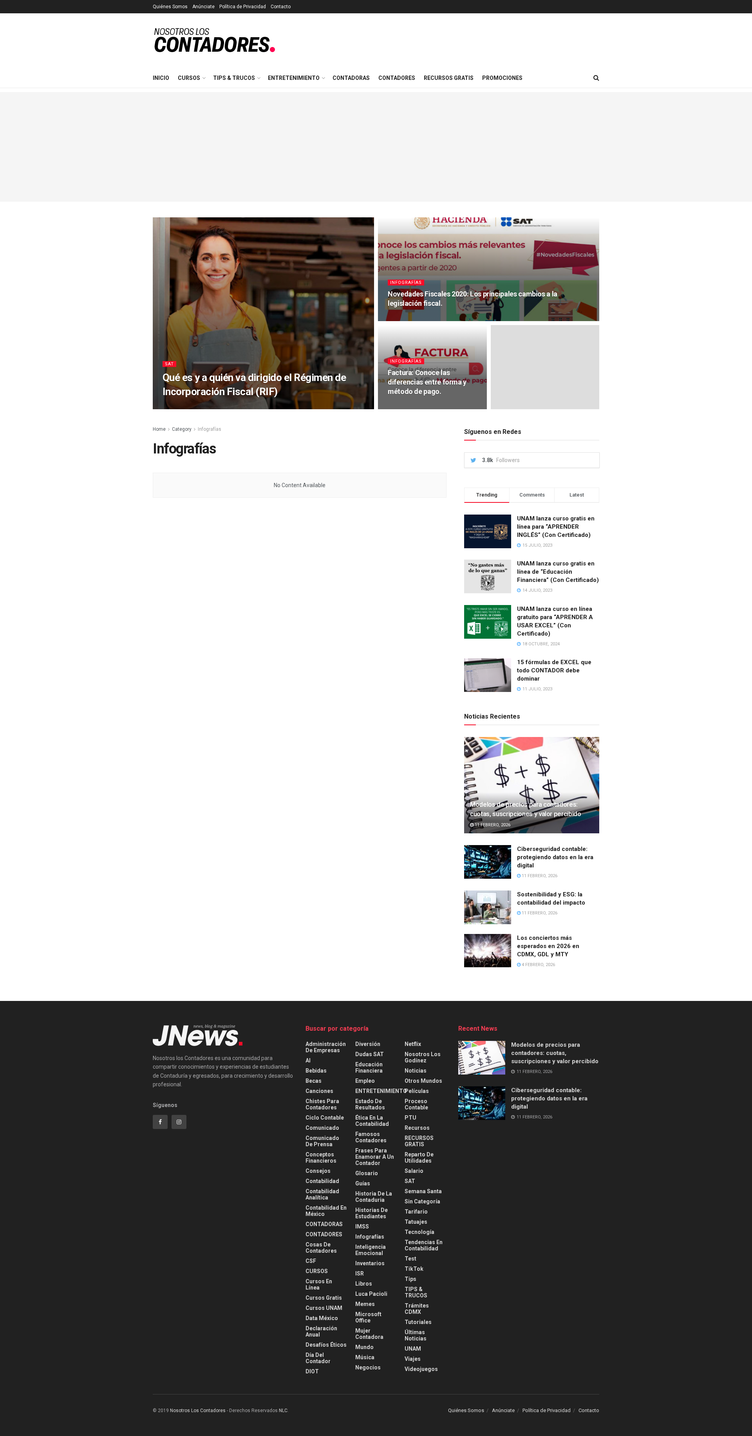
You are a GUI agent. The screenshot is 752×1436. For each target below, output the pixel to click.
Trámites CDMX (417, 1308)
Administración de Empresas (326, 1047)
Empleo (365, 1081)
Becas (314, 1081)
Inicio (161, 78)
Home (159, 429)
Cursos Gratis (324, 1298)
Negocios (368, 1367)
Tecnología (419, 1232)
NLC (282, 1410)
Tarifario (416, 1211)
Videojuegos (421, 1369)
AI (308, 1060)
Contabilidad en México (326, 1211)
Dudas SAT (369, 1054)
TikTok (414, 1269)
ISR (359, 1273)
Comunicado (322, 1128)
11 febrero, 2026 (492, 824)
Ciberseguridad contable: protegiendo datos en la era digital (555, 857)
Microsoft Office (368, 1317)
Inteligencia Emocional (370, 1250)
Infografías (406, 282)
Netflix (413, 1044)
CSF (311, 1261)
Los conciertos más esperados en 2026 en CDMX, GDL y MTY (548, 946)
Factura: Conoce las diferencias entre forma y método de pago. (427, 382)
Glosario (366, 1173)
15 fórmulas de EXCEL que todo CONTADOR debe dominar (554, 670)
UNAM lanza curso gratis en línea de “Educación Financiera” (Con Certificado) (558, 571)
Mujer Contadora (369, 1334)
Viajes (413, 1359)
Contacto (281, 6)
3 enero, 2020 (406, 318)
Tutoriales (418, 1322)
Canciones (319, 1091)
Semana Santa (423, 1191)
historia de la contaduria (373, 1196)
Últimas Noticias (416, 1335)
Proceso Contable (416, 1104)
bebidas (316, 1071)
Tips (410, 1279)
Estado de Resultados (370, 1104)
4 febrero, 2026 (538, 964)
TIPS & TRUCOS (234, 78)
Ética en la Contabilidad (372, 1120)
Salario (414, 1171)
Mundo (364, 1347)
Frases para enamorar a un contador (374, 1156)
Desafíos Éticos (326, 1345)
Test (410, 1258)
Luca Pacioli (371, 1294)
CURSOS (189, 78)
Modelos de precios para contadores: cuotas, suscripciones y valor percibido (554, 1053)
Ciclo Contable (325, 1117)
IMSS (362, 1226)
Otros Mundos (423, 1081)
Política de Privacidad (242, 6)
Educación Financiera (369, 1067)
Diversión (367, 1044)
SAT (169, 364)
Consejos (318, 1171)
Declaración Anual (321, 1331)
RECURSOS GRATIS (449, 78)
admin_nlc (181, 406)
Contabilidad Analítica (322, 1194)
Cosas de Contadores (321, 1247)
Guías (362, 1183)
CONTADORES (396, 78)
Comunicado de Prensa (322, 1141)
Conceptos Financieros (321, 1157)
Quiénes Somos (170, 6)
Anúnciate (203, 6)
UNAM (413, 1349)
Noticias (416, 1071)
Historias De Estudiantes (371, 1213)
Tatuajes (416, 1222)
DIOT (312, 1371)
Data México (322, 1318)
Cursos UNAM (324, 1308)
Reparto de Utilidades (419, 1157)
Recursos (417, 1128)
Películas (417, 1091)
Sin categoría (422, 1201)
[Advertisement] (376, 147)
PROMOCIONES (502, 78)
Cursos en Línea (319, 1284)
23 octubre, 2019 (410, 406)
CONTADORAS (351, 78)
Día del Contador (318, 1358)
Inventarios (370, 1263)
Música (364, 1357)
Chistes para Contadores (322, 1104)
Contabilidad (322, 1181)
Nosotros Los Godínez (423, 1057)
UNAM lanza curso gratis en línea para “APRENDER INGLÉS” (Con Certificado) (556, 526)
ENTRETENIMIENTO (294, 78)
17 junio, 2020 (218, 406)
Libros (363, 1284)
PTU (410, 1117)
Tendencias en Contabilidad (424, 1245)
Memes (365, 1304)
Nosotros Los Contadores (198, 1410)
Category (182, 429)
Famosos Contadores (371, 1137)
